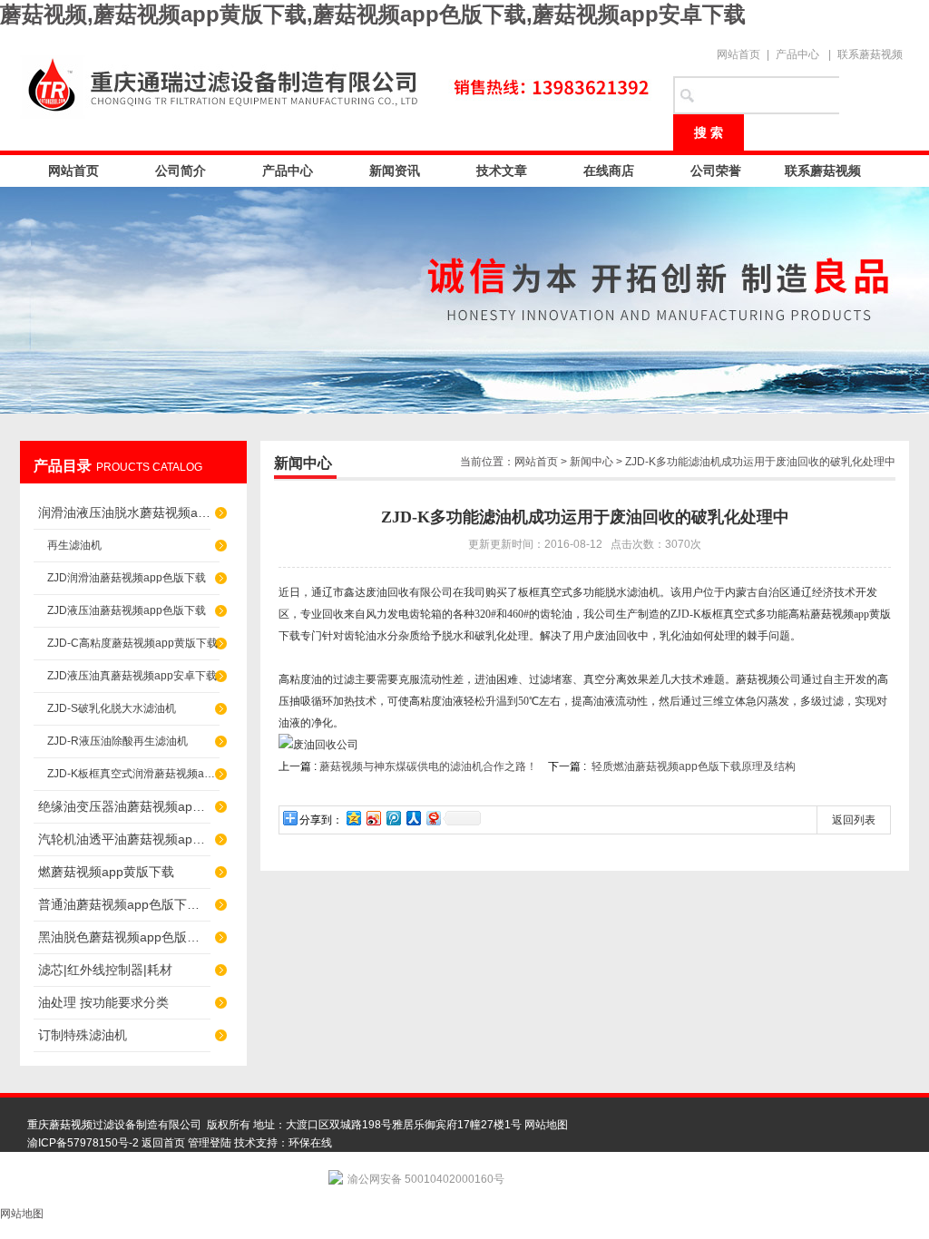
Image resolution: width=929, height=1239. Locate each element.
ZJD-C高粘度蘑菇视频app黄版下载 (132, 643)
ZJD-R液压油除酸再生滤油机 (117, 741)
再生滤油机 (74, 545)
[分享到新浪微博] (373, 817)
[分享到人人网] (413, 817)
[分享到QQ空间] (353, 817)
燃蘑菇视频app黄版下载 (106, 871)
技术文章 (501, 170)
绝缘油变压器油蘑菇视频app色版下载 (124, 806)
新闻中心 (591, 461)
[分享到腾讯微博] (393, 817)
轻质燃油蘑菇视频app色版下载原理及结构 (694, 766)
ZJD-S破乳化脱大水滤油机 (111, 708)
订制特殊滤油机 (82, 1035)
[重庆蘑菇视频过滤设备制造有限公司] (337, 83)
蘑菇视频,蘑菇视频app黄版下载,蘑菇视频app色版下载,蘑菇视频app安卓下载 (373, 14)
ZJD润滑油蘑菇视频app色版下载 (126, 577)
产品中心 (797, 54)
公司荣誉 (715, 170)
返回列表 (853, 820)
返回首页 (163, 1143)
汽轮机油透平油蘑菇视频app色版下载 (124, 839)
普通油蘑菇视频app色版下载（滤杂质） (124, 904)
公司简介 (180, 170)
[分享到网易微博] (433, 817)
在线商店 (608, 170)
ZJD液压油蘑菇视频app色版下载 (126, 610)
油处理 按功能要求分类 (103, 1002)
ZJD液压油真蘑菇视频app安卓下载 (132, 675)
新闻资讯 (394, 170)
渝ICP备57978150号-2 (83, 1143)
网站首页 (738, 54)
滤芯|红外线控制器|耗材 (105, 969)
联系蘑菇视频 (870, 54)
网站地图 (546, 1124)
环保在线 (310, 1143)
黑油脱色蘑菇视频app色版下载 (124, 937)
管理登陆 (209, 1143)
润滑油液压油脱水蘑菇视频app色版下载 (124, 512)
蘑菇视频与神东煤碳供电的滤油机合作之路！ (428, 766)
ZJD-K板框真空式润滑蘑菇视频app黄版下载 (133, 773)
